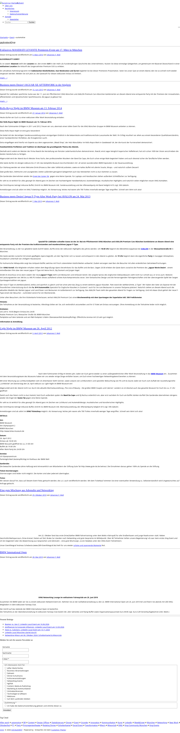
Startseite (4, 37)
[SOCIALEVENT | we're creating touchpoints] (9, 3)
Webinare (11, 696)
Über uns (8, 6)
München (151, 722)
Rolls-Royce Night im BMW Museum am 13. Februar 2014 (31, 108)
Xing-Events (154, 725)
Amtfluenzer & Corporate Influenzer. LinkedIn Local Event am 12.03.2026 (34, 627)
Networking (162, 722)
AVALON (144, 249)
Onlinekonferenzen (15, 691)
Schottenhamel (64, 725)
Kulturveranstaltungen (16, 678)
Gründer (84, 722)
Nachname (6, 653)
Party (18, 725)
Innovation (95, 722)
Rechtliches (9, 8)
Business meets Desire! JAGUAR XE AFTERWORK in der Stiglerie (35, 84)
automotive (16, 722)
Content (31, 722)
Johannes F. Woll (53, 55)
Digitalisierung (58, 722)
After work (4, 722)
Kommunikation (108, 722)
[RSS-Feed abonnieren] (0, 730)
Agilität (10, 683)
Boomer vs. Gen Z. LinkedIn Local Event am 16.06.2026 (27, 624)
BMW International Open (13, 552)
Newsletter (14, 19)
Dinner (69, 722)
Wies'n (102, 725)
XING (120, 725)
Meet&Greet (139, 722)
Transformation (91, 725)
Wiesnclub (112, 725)
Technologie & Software (17, 694)
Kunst (120, 722)
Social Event (78, 725)
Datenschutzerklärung (19, 14)
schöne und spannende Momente (87, 545)
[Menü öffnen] (179, 27)
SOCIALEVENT (16, 730)
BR (24, 722)
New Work (173, 722)
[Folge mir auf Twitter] (1, 730)
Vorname (6, 647)
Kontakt (8, 17)
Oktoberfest (5, 725)
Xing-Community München (136, 725)
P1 (13, 725)
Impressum (14, 11)
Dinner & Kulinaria (15, 676)
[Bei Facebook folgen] (2, 730)
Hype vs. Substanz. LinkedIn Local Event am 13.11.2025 (27, 630)
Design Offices (43, 722)
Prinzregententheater (32, 725)
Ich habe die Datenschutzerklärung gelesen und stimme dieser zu (34, 706)
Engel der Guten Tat (41, 176)
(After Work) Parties (15, 668)
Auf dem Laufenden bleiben (18, 699)
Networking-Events (15, 681)
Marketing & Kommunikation (19, 688)
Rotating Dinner (49, 725)
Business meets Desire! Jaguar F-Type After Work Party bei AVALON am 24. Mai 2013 (45, 196)
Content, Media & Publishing (19, 686)
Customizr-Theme (58, 730)
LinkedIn (128, 722)
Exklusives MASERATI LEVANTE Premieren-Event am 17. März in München (41, 49)
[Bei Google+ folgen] (3, 730)
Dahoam (10, 673)
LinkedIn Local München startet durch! (21, 632)
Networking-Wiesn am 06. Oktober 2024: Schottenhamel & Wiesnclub (33, 635)
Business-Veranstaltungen (18, 671)
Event (21, 3)
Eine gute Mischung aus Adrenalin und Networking (27, 490)
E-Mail (5, 659)
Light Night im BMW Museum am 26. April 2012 (26, 328)
